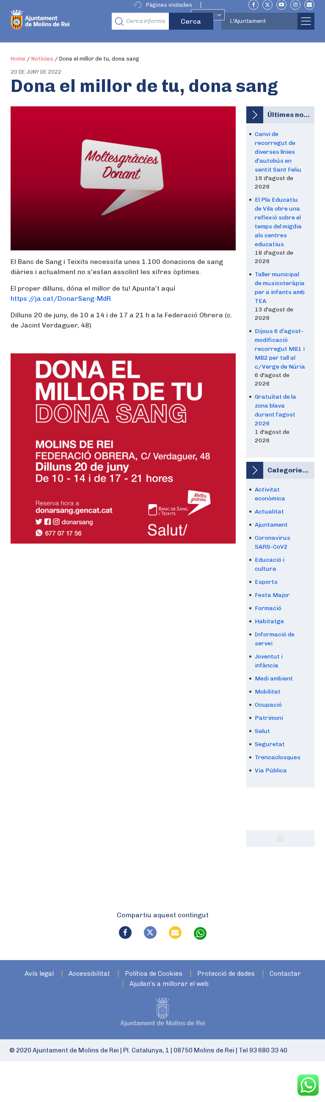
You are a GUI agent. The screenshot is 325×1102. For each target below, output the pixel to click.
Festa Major (272, 595)
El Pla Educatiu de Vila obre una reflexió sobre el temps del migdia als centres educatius (278, 222)
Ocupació (268, 704)
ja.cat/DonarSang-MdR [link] (61, 298)
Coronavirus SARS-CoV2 (272, 542)
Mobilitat (268, 691)
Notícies (42, 59)
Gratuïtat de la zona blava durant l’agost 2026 (275, 410)
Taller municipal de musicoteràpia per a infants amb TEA (280, 288)
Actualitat (269, 511)
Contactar (285, 974)
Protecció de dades (226, 974)
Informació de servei (275, 639)
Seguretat (270, 744)
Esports (266, 582)
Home (18, 59)
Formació (268, 608)
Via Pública (271, 770)
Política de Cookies (153, 974)
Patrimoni (269, 718)
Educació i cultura (269, 564)
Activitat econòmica (270, 494)
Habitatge (269, 621)
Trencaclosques (277, 757)
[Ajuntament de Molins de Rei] (59, 21)
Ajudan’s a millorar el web (169, 984)
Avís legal (39, 974)
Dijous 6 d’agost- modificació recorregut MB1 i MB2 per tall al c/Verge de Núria (280, 349)
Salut (262, 731)
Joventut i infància (269, 661)
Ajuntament (271, 524)
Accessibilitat (89, 974)
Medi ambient (274, 678)
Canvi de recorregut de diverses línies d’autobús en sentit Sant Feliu (278, 151)
